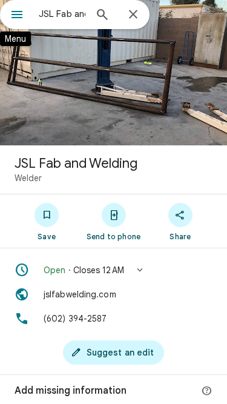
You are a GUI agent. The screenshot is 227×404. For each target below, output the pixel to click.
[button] (113, 270)
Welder (28, 178)
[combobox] (62, 14)
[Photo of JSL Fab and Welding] (113, 72)
